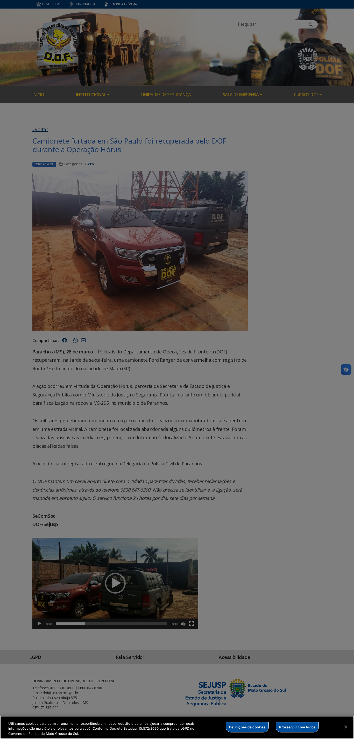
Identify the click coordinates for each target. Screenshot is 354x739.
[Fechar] (345, 727)
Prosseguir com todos (297, 727)
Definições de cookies (247, 727)
